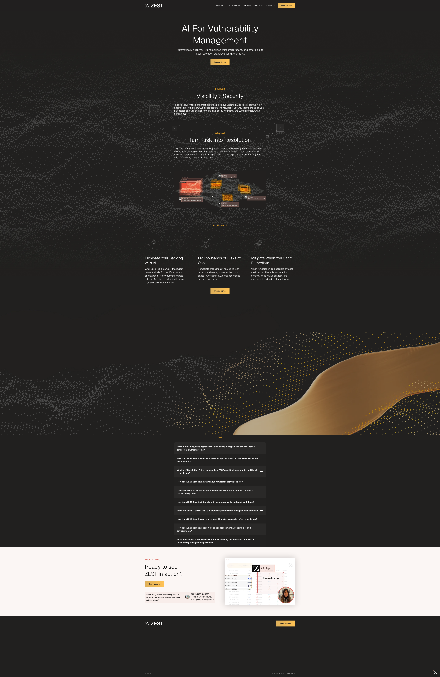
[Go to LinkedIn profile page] (277, 638)
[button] (220, 5)
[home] (154, 6)
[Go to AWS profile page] (285, 638)
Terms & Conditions (278, 673)
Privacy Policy (290, 673)
